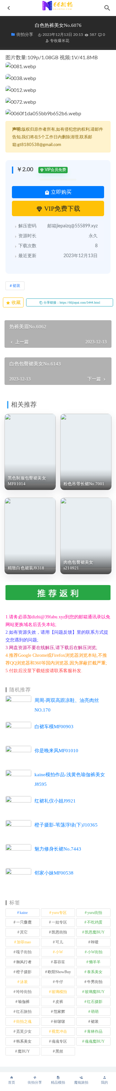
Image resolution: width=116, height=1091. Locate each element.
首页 (11, 1082)
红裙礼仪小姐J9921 (55, 800)
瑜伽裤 (24, 1001)
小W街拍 (94, 952)
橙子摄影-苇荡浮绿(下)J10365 (66, 824)
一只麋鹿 (24, 922)
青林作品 (94, 1031)
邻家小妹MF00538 (53, 872)
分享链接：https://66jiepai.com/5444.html (71, 302)
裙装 (16, 286)
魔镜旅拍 (81, 1082)
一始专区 (59, 922)
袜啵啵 (59, 1021)
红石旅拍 (24, 1011)
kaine (24, 912)
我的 (104, 1082)
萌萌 (95, 1011)
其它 (24, 932)
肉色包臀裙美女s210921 (78, 565)
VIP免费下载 (61, 208)
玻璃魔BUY (95, 991)
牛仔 (59, 982)
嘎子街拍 (24, 952)
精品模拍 (58, 1082)
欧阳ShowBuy (59, 972)
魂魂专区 (59, 1041)
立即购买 (61, 192)
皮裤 (59, 1001)
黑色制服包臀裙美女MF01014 (27, 481)
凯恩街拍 (59, 932)
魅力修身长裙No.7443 (57, 848)
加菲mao (24, 942)
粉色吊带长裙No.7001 (84, 483)
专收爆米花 (59, 41)
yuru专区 (59, 912)
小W (59, 952)
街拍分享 (35, 1082)
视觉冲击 (59, 1031)
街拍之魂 (24, 1021)
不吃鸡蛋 (94, 922)
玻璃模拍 (59, 991)
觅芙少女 (24, 1031)
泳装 (24, 982)
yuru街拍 (94, 912)
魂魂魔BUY (95, 1041)
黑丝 (59, 1051)
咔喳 (95, 942)
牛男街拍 (94, 982)
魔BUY (24, 1051)
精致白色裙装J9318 (26, 568)
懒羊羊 (95, 962)
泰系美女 (94, 972)
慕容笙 (59, 962)
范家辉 (59, 1011)
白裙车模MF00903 (53, 726)
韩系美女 (24, 1041)
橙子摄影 (24, 972)
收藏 (15, 302)
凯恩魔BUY (95, 932)
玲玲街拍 (24, 991)
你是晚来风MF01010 (56, 750)
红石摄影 (94, 1001)
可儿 (59, 942)
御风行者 (24, 962)
